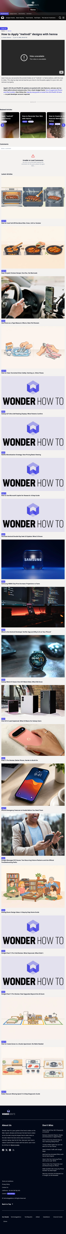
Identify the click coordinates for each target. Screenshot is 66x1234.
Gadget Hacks (13, 13)
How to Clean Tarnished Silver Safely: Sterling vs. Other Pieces (22, 373)
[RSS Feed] (13, 1150)
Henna (33, 10)
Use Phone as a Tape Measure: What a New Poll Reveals (20, 323)
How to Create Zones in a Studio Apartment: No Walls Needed (22, 1044)
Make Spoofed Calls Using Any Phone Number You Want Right (53, 1169)
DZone (5, 1221)
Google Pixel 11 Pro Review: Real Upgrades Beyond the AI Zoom (22, 994)
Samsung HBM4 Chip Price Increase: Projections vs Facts (20, 584)
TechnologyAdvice (16, 1217)
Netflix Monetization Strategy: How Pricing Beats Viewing (21, 455)
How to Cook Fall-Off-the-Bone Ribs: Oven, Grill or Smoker (21, 223)
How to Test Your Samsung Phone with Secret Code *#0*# (52, 1160)
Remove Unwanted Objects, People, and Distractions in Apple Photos (52, 1136)
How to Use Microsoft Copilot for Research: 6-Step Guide (20, 495)
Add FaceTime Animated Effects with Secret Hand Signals (53, 1155)
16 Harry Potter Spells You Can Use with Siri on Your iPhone (52, 1145)
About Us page (15, 1145)
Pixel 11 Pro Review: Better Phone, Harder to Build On (19, 760)
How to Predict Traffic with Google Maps (52, 1150)
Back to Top (6, 1204)
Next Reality (22, 13)
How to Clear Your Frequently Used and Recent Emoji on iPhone (52, 1164)
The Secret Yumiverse (49, 18)
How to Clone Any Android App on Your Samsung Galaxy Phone (52, 1140)
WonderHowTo (4, 13)
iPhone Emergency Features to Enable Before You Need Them (22, 810)
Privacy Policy (6, 1184)
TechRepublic (28, 1217)
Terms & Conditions (7, 1181)
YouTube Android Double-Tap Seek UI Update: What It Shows (22, 536)
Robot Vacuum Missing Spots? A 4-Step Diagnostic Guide (20, 1094)
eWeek (38, 1217)
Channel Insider (58, 1217)
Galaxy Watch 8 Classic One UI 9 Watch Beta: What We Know (22, 682)
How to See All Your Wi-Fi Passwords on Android (52, 1131)
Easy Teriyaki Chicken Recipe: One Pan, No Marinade (19, 273)
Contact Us (5, 1187)
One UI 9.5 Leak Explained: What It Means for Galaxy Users (21, 721)
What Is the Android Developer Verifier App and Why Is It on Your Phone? (26, 632)
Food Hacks (29, 18)
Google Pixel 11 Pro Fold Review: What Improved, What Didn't (22, 953)
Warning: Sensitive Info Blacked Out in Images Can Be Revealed (52, 1174)
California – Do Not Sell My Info (11, 1190)
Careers (8, 1193)
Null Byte (29, 13)
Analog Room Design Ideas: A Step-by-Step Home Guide (20, 912)
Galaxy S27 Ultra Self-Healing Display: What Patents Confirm (22, 414)
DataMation (46, 1217)
